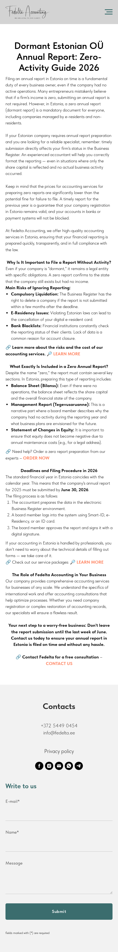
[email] (59, 766)
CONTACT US (59, 663)
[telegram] (79, 766)
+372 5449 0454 (59, 725)
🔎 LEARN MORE (63, 353)
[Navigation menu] (109, 12)
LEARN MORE (90, 562)
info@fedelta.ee (59, 733)
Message (14, 863)
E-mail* (12, 801)
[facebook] (39, 766)
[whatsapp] (69, 766)
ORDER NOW (36, 458)
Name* (12, 832)
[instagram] (49, 766)
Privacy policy (59, 751)
